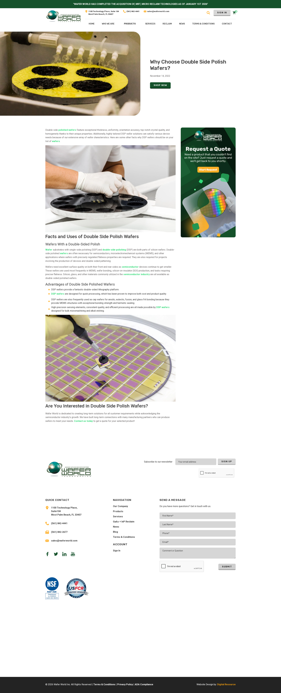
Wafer (48, 249)
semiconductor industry (136, 274)
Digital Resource (226, 684)
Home (92, 24)
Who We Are (108, 24)
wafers (56, 141)
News (116, 526)
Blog (115, 531)
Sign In (222, 12)
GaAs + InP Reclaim (123, 521)
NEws (182, 24)
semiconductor (130, 266)
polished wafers (67, 130)
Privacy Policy (125, 684)
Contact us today (83, 421)
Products (130, 24)
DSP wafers (57, 293)
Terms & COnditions (203, 24)
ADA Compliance (144, 684)
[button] (130, 24)
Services (118, 516)
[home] (63, 20)
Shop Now (160, 85)
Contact (227, 24)
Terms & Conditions (124, 537)
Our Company (120, 506)
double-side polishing (114, 249)
